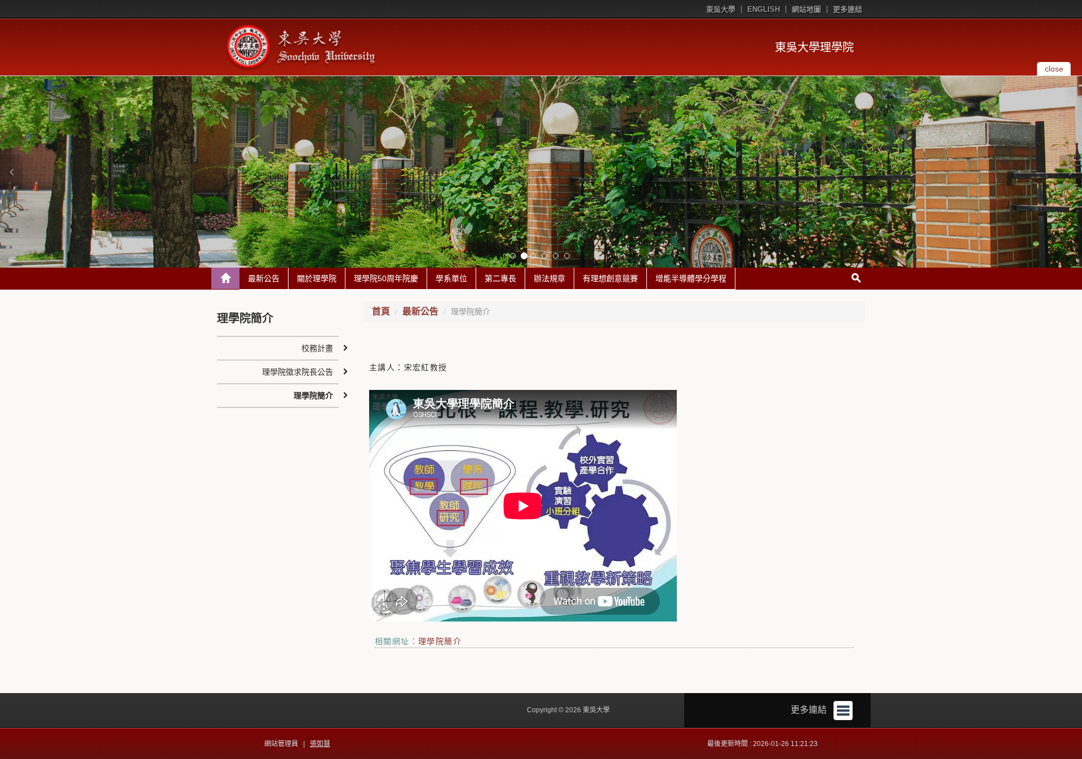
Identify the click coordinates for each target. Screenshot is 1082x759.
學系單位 (451, 278)
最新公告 (264, 278)
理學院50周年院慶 (386, 278)
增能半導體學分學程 (690, 278)
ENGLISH (763, 9)
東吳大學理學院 (814, 47)
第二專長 (500, 278)
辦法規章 (549, 278)
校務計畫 (317, 348)
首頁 (381, 311)
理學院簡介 (440, 641)
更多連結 (847, 9)
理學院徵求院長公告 (297, 371)
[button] (11, 172)
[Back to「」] (225, 278)
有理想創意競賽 (610, 278)
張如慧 (320, 744)
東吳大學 (720, 9)
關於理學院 (316, 278)
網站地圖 (806, 9)
